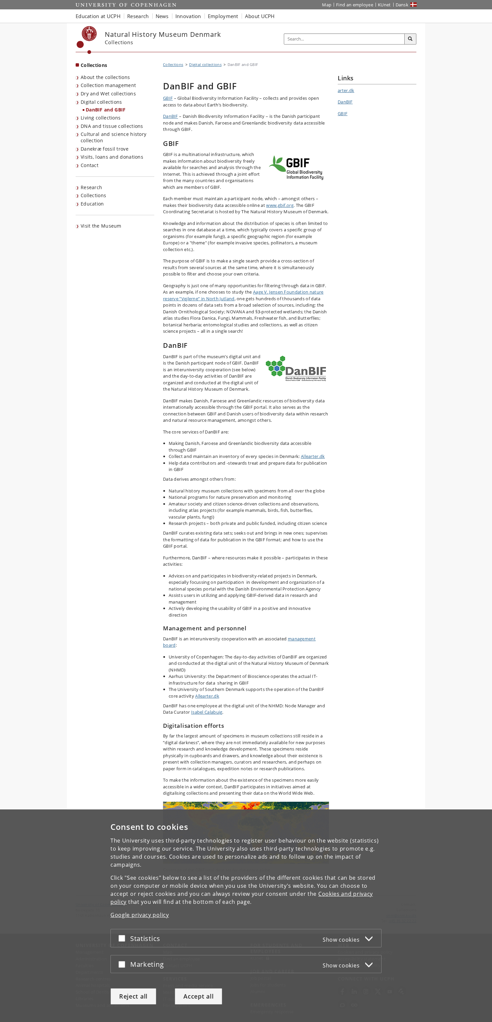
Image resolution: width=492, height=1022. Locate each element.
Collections (94, 65)
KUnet (384, 5)
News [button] (162, 16)
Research (91, 187)
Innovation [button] (188, 16)
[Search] (410, 39)
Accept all (198, 996)
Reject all (133, 996)
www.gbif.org (280, 205)
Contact (89, 165)
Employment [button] (223, 16)
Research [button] (138, 16)
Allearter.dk (313, 456)
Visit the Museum (101, 226)
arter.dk (346, 90)
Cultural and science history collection (113, 137)
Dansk (402, 5)
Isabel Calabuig (207, 712)
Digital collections (101, 102)
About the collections (105, 77)
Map (326, 5)
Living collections (100, 117)
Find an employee (354, 5)
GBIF (168, 98)
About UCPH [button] (260, 16)
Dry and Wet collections (108, 93)
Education (92, 204)
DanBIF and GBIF (106, 109)
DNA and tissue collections (112, 126)
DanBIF (170, 116)
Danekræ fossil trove (105, 149)
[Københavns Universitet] (87, 40)
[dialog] (246, 915)
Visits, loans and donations (112, 157)
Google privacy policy (139, 915)
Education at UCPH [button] (98, 16)
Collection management (108, 85)
